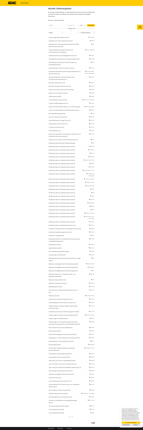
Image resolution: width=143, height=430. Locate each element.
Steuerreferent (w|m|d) (55, 377)
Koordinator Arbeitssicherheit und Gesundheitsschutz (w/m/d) (65, 228)
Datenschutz (60, 428)
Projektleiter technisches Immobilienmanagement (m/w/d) (64, 311)
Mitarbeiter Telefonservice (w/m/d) (58, 283)
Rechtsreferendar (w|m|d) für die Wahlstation (61, 327)
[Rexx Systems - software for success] (93, 423)
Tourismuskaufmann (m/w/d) (56, 409)
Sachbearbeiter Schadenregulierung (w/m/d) (60, 353)
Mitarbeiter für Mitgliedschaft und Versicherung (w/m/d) (63, 267)
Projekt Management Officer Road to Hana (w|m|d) (62, 302)
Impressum (69, 428)
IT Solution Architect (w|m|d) (56, 127)
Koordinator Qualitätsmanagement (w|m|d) (60, 232)
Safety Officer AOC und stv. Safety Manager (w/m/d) (62, 360)
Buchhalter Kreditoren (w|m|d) (57, 83)
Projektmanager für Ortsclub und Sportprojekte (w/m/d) (63, 315)
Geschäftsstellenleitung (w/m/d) (57, 113)
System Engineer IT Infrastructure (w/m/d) (59, 390)
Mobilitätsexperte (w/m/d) (55, 286)
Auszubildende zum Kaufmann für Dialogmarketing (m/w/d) (64, 59)
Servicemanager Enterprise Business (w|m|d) (60, 371)
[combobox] (82, 25)
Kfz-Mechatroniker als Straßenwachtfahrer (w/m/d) (62, 146)
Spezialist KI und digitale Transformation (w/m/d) (61, 374)
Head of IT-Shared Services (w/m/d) (58, 117)
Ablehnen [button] (136, 424)
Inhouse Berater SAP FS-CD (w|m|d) (58, 124)
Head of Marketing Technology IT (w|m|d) (59, 120)
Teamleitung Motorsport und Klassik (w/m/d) (60, 397)
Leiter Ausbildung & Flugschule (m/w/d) (59, 251)
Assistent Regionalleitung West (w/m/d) (59, 37)
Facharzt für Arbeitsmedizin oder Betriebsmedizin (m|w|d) (64, 110)
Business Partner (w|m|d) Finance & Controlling (61, 89)
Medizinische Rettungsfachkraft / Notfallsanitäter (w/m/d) (63, 264)
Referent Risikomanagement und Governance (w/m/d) (63, 334)
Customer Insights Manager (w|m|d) (58, 103)
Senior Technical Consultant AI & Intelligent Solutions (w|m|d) (65, 367)
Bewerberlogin (51, 428)
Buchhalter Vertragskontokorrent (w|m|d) (60, 86)
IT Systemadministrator (55, 130)
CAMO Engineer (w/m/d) (55, 96)
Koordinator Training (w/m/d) (56, 235)
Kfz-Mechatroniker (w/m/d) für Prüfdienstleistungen (62, 143)
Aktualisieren (91, 25)
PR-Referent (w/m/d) (54, 296)
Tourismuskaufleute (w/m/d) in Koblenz (59, 406)
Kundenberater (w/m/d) (55, 244)
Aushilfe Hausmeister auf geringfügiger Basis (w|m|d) (63, 55)
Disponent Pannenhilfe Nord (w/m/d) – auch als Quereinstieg (64, 106)
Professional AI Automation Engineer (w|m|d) (61, 299)
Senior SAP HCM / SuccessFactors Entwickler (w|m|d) (62, 364)
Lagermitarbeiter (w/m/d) (55, 248)
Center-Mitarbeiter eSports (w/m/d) (58, 100)
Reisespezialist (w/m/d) (55, 344)
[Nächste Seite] (72, 416)
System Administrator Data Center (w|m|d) (60, 381)
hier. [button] (138, 419)
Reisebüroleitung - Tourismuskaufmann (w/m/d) (61, 341)
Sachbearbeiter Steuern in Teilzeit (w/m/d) (59, 357)
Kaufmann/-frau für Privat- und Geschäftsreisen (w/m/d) (63, 139)
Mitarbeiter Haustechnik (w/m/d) (57, 280)
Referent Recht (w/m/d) (55, 331)
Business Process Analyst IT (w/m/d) (58, 93)
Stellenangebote (25, 3)
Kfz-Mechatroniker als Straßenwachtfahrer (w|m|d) (62, 225)
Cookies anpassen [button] (126, 424)
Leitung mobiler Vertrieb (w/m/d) (57, 255)
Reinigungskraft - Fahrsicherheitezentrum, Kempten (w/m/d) (64, 338)
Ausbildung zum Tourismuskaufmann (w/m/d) (60, 41)
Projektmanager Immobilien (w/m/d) (58, 318)
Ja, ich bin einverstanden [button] (131, 422)
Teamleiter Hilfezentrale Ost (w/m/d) (58, 393)
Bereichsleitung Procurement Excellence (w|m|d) (61, 68)
